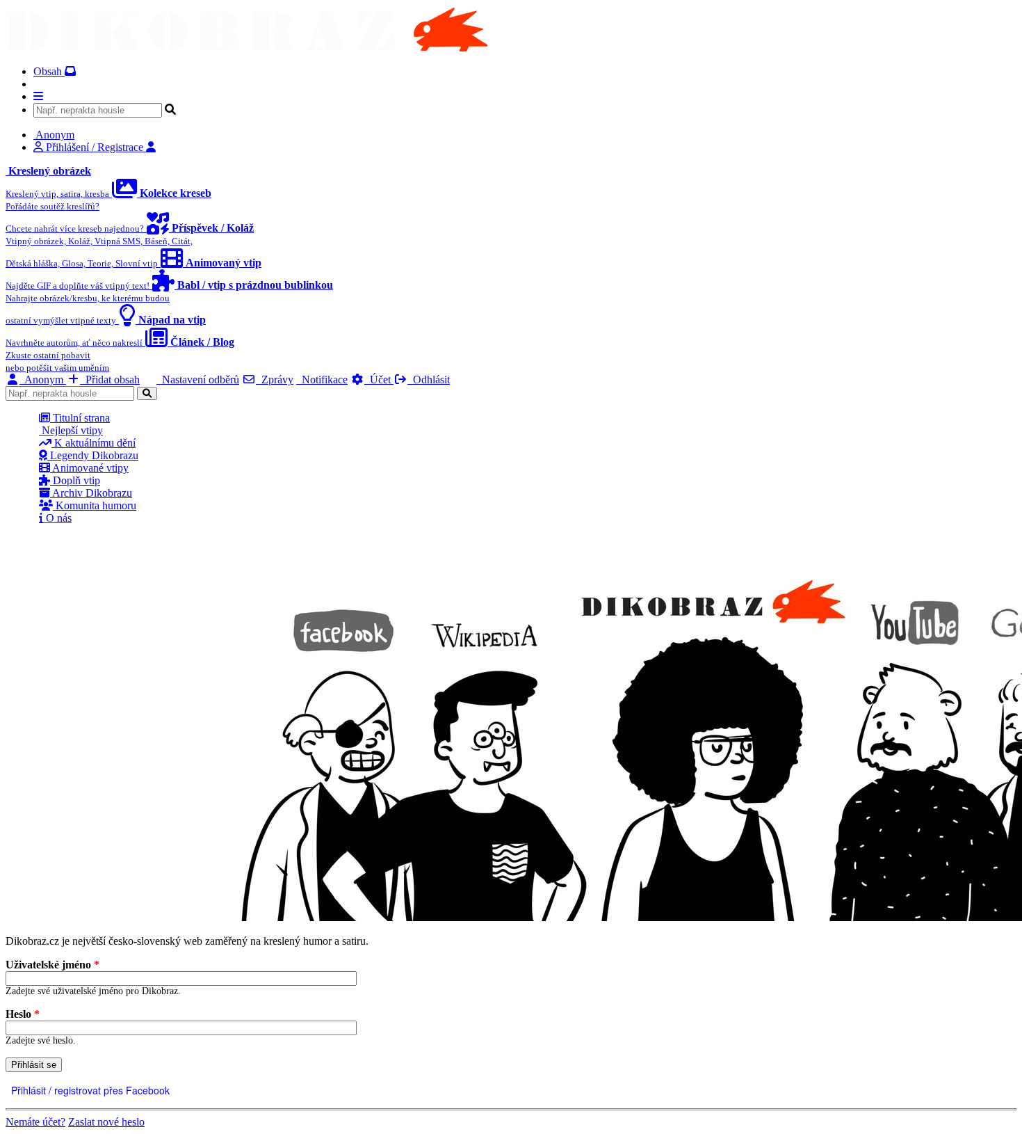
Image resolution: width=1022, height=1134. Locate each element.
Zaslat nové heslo (106, 1122)
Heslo (23, 1014)
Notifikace (322, 379)
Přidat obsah (110, 379)
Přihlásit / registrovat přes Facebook (89, 1090)
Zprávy (274, 379)
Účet (379, 379)
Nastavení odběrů (197, 379)
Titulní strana (80, 418)
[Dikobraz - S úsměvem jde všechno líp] (246, 48)
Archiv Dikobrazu (91, 493)
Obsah (49, 71)
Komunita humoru (94, 505)
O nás (57, 518)
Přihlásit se (33, 1065)
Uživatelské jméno (52, 965)
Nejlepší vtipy (71, 430)
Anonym (42, 379)
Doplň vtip (75, 480)
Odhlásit (428, 379)
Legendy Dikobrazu (92, 455)
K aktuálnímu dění (93, 443)
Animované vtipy (89, 468)
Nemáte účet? (35, 1122)
